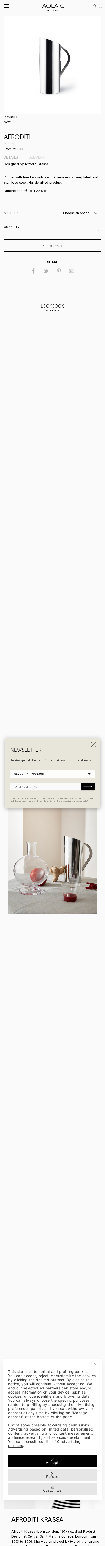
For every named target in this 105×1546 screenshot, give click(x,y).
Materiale (11, 213)
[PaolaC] (53, 6)
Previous (10, 117)
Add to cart (52, 246)
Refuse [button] (52, 1476)
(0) (100, 6)
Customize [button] (52, 1490)
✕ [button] (95, 1364)
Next (7, 122)
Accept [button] (52, 1462)
